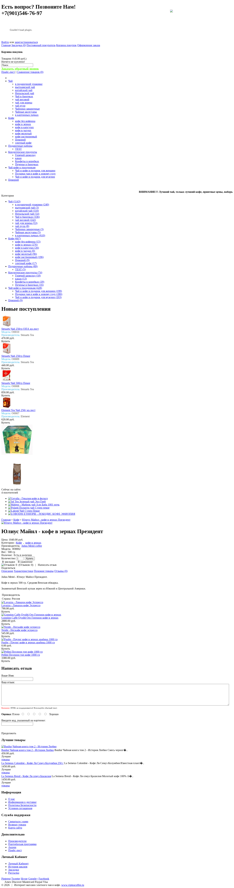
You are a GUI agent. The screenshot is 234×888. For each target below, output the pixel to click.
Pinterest (6, 878)
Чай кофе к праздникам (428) (25, 288)
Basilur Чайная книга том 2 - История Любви (27, 750)
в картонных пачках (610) (30, 235)
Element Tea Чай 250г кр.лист (18, 410)
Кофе (11, 118)
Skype (24, 878)
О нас (11, 799)
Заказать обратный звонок (20, 68)
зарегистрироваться (26, 42)
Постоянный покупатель (41, 45)
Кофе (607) (14, 238)
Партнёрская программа (22, 844)
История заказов (17, 866)
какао (18, 158)
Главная (6, 45)
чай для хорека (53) (26, 223)
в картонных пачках (27, 114)
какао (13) (21, 278)
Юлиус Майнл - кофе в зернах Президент (46, 519)
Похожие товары (44, 571)
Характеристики (23, 571)
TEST (18, 148)
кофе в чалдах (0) (25, 250)
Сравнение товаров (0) (30, 72)
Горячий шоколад (25, 155)
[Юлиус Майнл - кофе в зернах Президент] (26, 522)
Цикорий (20, 139)
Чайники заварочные (27, 108)
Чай (10, 80)
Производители (17, 841)
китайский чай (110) (27, 210)
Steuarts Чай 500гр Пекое (15, 383)
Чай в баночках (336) (27, 216)
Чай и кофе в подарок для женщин (35, 170)
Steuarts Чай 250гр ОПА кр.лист (20, 328)
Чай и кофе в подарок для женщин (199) (38, 291)
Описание (7, 571)
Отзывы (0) (60, 571)
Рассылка (13, 872)
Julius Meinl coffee (31, 545)
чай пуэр (20, 105)
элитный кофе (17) (26, 263)
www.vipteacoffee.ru (72, 885)
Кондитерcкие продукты (22, 152)
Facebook (44, 878)
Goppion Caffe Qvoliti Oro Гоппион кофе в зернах (29, 617)
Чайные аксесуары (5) (28, 232)
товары (5, 759)
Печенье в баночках (26, 164)
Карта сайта (15, 827)
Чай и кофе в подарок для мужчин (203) (38, 297)
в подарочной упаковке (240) (32, 204)
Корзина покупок (66, 45)
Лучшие (6, 756)
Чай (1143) (14, 201)
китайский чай (23, 90)
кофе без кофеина (25, 121)
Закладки (13, 869)
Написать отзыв (47, 564)
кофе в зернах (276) (26, 244)
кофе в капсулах (24, 127)
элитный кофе (23, 142)
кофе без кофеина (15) (27, 241)
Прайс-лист (8, 72)
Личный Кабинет (18, 863)
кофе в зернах (23, 124)
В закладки (8, 561)
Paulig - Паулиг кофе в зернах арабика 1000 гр (28, 642)
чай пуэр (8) (22, 226)
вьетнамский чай (25, 87)
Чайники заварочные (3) (29, 229)
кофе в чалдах (23, 130)
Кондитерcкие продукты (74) (25, 272)
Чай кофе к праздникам (21, 167)
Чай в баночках (24, 96)
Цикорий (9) (22, 260)
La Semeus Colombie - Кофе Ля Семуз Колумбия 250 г (32, 763)
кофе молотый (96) (26, 254)
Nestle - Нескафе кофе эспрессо (19, 630)
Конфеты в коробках (27, 161)
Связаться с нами (18, 821)
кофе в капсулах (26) (27, 247)
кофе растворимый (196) (29, 257)
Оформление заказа (88, 45)
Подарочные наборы (20, 145)
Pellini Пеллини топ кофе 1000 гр (20, 654)
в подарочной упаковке (28, 84)
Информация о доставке (22, 802)
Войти (5, 42)
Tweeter (15, 878)
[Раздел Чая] (171, 11)
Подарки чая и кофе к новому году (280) (38, 294)
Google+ (33, 878)
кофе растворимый (26, 136)
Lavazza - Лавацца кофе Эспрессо (20, 605)
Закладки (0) (18, 45)
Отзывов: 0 (25, 564)
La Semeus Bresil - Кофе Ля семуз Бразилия (26, 776)
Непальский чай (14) (27, 213)
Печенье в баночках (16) (29, 284)
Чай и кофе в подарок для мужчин (35, 176)
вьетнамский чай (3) (27, 207)
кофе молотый (23, 133)
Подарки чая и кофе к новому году (35, 173)
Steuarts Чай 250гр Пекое (15, 355)
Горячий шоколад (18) (28, 275)
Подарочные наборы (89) (23, 266)
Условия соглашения (20, 808)
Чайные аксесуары (26, 111)
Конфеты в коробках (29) (29, 281)
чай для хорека (23, 102)
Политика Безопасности (22, 805)
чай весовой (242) (25, 220)
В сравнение (25, 561)
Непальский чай (24, 93)
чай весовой (22, 99)
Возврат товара (17, 824)
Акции (12, 847)
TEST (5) (20, 269)
